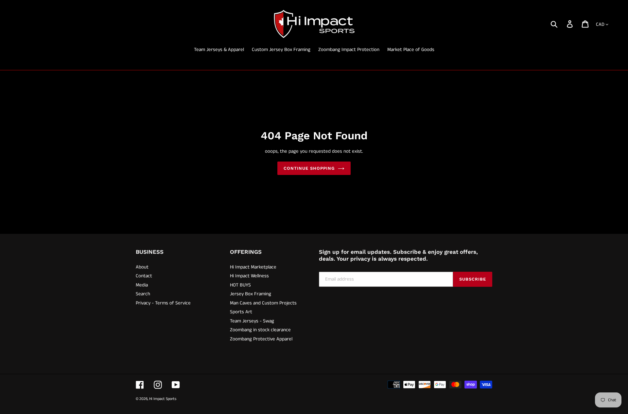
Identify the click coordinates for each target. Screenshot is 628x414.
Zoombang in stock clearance (260, 329)
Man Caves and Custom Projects (263, 303)
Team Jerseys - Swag (252, 321)
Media (142, 285)
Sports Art (241, 311)
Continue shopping (309, 168)
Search (143, 293)
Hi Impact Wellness (249, 275)
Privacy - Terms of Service (163, 303)
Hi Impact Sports (162, 399)
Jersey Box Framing (250, 293)
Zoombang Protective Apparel (261, 339)
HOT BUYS (240, 285)
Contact (144, 275)
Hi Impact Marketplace (253, 267)
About (142, 267)
